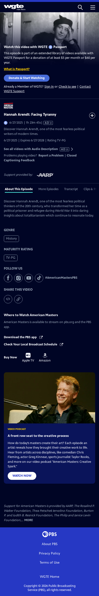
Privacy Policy (49, 553)
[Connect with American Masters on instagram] (18, 278)
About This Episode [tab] (19, 189)
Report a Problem (51, 155)
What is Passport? (17, 69)
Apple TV (28, 357)
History (11, 238)
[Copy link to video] (18, 299)
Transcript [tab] (71, 189)
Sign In (49, 87)
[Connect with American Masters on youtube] (29, 278)
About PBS (49, 544)
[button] (80, 7)
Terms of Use (50, 562)
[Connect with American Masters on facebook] (8, 278)
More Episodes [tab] (48, 189)
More (28, 520)
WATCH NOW (21, 476)
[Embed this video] (8, 299)
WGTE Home (49, 577)
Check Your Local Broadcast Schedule (31, 344)
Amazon (45, 357)
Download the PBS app (20, 337)
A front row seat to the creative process (38, 436)
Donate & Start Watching (27, 78)
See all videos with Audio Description (35, 149)
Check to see (67, 87)
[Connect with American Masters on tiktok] (39, 278)
